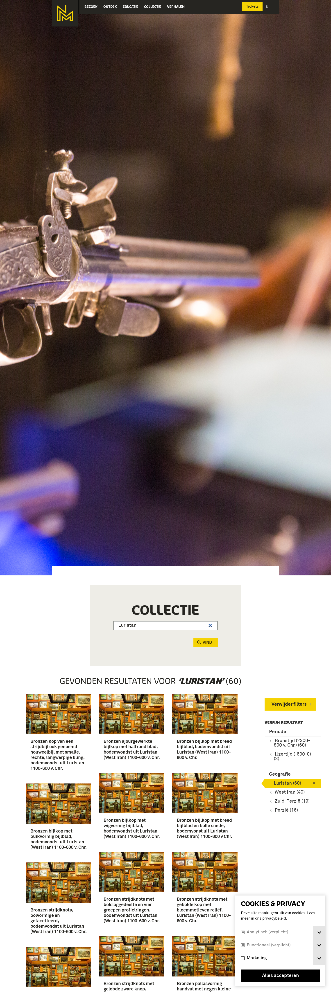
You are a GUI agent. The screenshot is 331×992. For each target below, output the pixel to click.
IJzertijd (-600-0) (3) (292, 756)
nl (268, 7)
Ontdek (110, 6)
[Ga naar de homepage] (65, 13)
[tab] (319, 932)
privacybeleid (274, 918)
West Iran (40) (290, 792)
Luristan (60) (287, 783)
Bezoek (90, 6)
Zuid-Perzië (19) (292, 801)
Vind (207, 643)
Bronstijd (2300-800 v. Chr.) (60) (292, 743)
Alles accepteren (280, 975)
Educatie (130, 6)
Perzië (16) (286, 810)
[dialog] (280, 940)
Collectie (152, 6)
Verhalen (176, 6)
